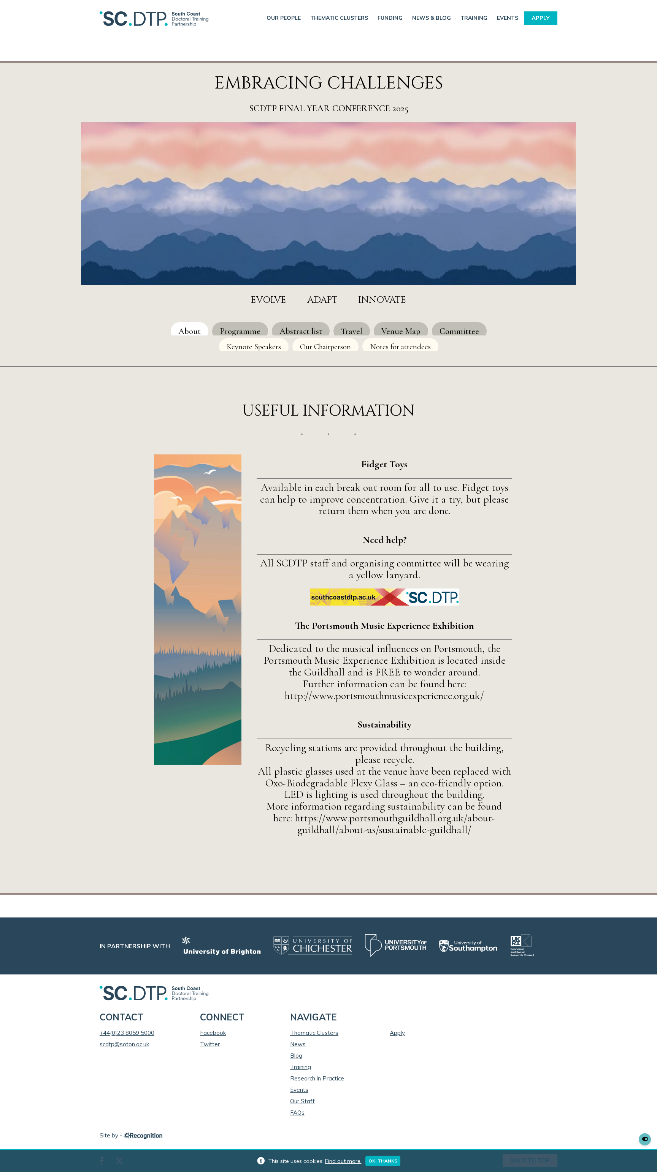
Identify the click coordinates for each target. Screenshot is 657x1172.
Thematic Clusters (339, 17)
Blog (296, 1055)
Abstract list (300, 331)
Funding (390, 17)
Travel (351, 331)
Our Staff (302, 1101)
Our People (284, 17)
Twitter (210, 1044)
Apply (541, 18)
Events (507, 17)
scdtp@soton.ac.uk (124, 1044)
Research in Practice (317, 1078)
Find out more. (343, 1161)
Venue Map (401, 331)
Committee (459, 331)
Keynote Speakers (254, 346)
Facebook (213, 1032)
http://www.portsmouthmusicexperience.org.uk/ (384, 695)
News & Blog (431, 17)
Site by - (112, 1135)
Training (473, 17)
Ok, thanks (382, 1161)
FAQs (297, 1112)
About (189, 331)
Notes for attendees (400, 346)
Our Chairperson (325, 346)
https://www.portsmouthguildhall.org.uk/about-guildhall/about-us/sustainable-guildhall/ (395, 823)
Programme (240, 331)
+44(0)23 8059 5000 (127, 1032)
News (298, 1044)
